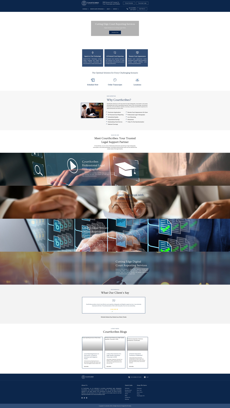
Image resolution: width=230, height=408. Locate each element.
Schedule (85, 9)
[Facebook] (82, 397)
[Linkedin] (86, 397)
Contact (115, 9)
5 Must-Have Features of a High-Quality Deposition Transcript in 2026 (114, 355)
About (108, 9)
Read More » (86, 366)
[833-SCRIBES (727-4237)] (127, 8)
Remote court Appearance (97, 9)
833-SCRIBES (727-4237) (136, 377)
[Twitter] (84, 397)
